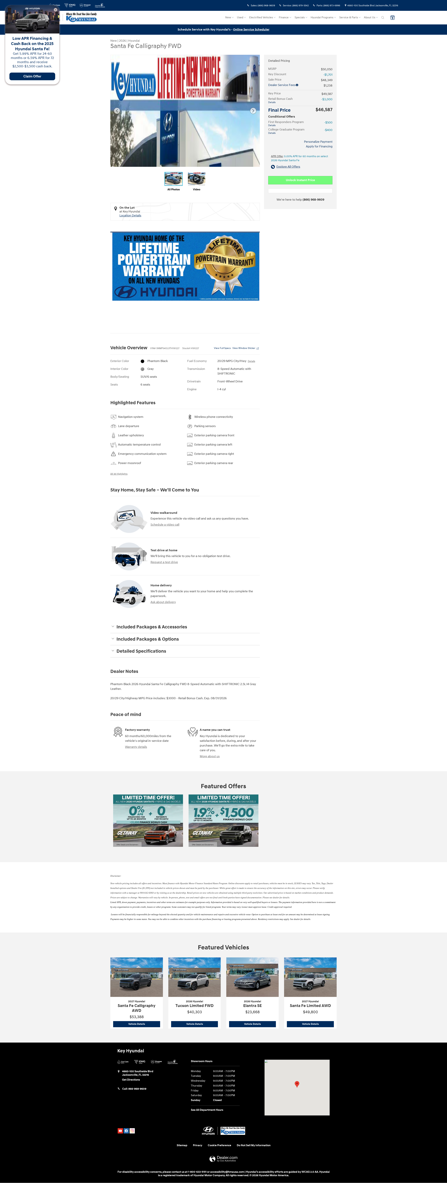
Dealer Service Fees (281, 85)
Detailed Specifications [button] (141, 651)
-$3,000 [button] (326, 99)
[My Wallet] (392, 17)
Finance (284, 17)
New (228, 17)
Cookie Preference (219, 1145)
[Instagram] (132, 1130)
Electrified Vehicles (261, 17)
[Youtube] (120, 1130)
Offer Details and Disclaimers (127, 845)
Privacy (197, 1145)
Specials (300, 17)
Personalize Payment (318, 142)
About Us (369, 17)
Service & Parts (348, 17)
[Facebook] (126, 1130)
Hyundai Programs (322, 17)
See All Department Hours (207, 1110)
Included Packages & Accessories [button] (151, 627)
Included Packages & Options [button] (147, 639)
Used (240, 17)
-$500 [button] (328, 123)
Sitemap (182, 1145)
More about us (210, 756)
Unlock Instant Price (300, 180)
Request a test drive (164, 562)
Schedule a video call (165, 525)
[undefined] (185, 266)
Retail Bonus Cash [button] (280, 100)
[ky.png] (185, 266)
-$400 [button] (328, 130)
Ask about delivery (163, 602)
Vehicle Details (144, 1023)
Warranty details (136, 747)
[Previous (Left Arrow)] (117, 111)
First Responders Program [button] (286, 123)
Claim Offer (32, 76)
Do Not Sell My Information (253, 1145)
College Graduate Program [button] (286, 131)
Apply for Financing (319, 146)
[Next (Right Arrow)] (253, 111)
